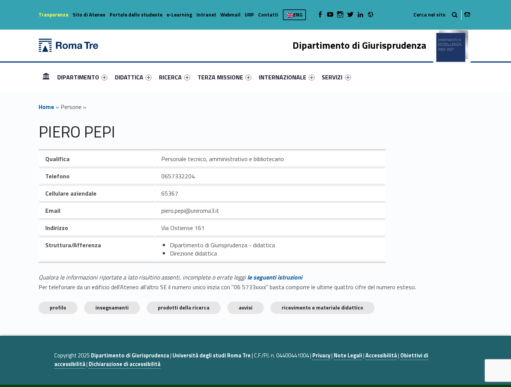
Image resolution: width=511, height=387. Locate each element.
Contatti (268, 14)
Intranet (206, 14)
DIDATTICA (129, 77)
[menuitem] (46, 77)
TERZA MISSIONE (220, 77)
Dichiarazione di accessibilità (124, 364)
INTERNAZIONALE (282, 77)
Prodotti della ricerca (183, 307)
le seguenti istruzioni (274, 277)
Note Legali (348, 355)
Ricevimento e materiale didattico (322, 307)
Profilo (58, 307)
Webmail (230, 14)
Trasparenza (53, 14)
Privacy (321, 355)
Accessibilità (381, 355)
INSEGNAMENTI (112, 307)
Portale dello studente (136, 14)
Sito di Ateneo (89, 14)
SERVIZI (332, 77)
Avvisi (246, 307)
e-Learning (179, 14)
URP (249, 14)
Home (46, 77)
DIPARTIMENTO (78, 77)
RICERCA (170, 77)
